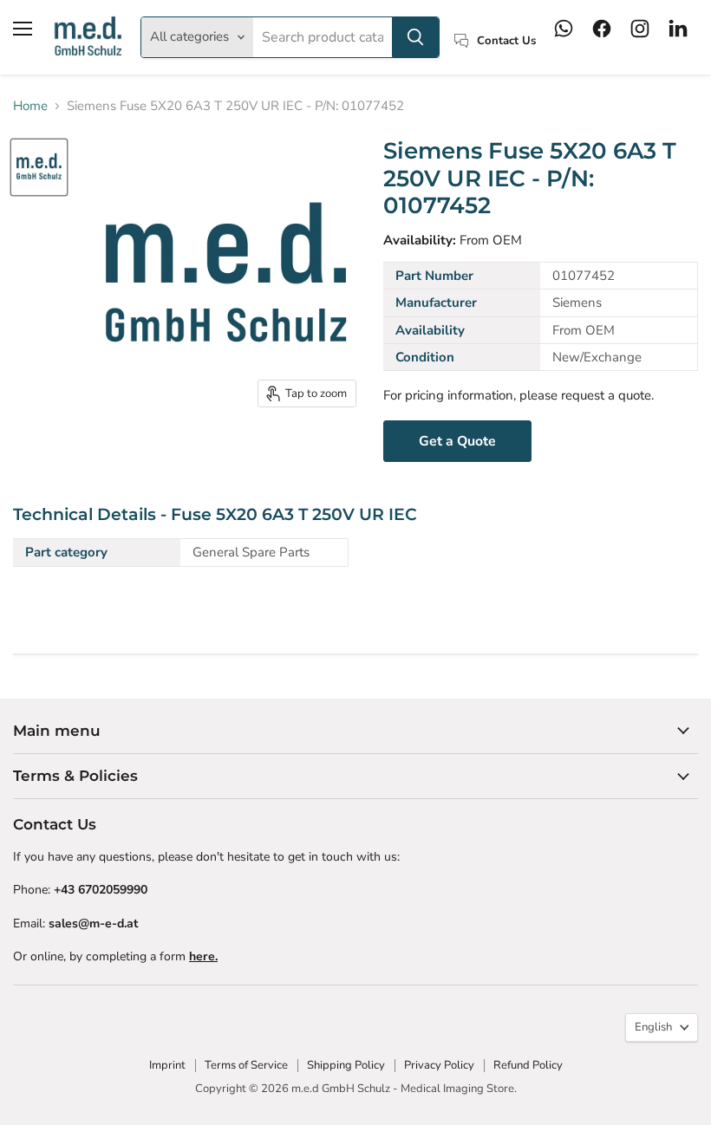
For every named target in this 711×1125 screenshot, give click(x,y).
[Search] (415, 37)
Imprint (167, 1065)
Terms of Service (246, 1065)
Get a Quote (457, 441)
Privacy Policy (439, 1065)
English (653, 1027)
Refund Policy (528, 1065)
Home (30, 106)
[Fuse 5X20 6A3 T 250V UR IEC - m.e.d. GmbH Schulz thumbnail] (39, 167)
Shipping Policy (346, 1065)
